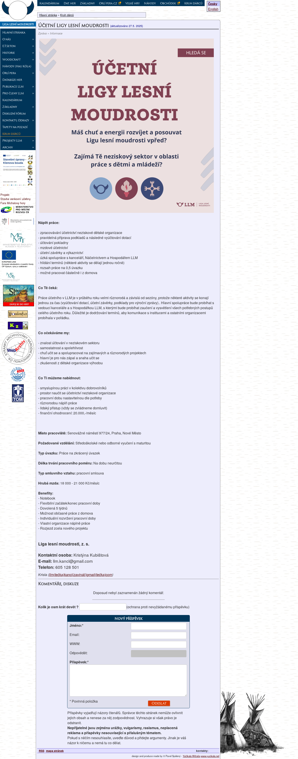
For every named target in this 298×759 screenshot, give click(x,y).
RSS (41, 751)
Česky (212, 4)
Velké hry (132, 3)
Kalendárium (12, 100)
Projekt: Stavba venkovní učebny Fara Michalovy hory (15, 199)
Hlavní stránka (13, 32)
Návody (150, 3)
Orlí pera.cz (108, 3)
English (213, 9)
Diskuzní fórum (14, 113)
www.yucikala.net (210, 756)
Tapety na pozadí (14, 127)
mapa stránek (55, 751)
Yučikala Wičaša (191, 756)
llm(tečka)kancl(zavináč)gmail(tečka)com (80, 574)
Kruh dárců (11, 134)
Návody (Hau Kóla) (16, 66)
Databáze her (12, 80)
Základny (87, 3)
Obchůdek (168, 3)
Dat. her (70, 3)
